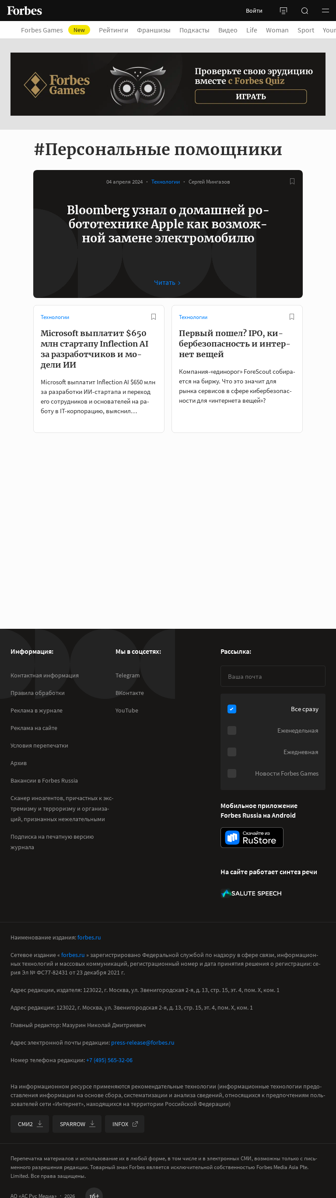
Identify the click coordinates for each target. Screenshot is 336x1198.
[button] (325, 11)
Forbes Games (53, 29)
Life (251, 29)
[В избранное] (292, 181)
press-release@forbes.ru (143, 1042)
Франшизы (154, 29)
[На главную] (24, 10)
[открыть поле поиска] (305, 11)
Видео (228, 29)
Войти (254, 10)
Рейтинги (113, 29)
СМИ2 (25, 1124)
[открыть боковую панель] (283, 11)
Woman (277, 29)
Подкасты (194, 29)
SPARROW (72, 1124)
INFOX (120, 1124)
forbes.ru (89, 937)
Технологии (165, 181)
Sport (306, 29)
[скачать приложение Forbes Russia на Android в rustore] (252, 837)
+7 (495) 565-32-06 (109, 1060)
